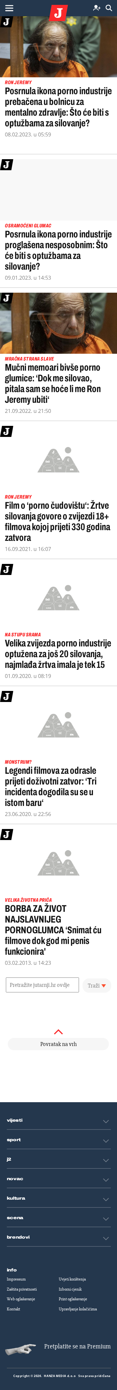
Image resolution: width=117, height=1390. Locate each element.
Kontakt (13, 1309)
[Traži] (109, 8)
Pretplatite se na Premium (77, 1346)
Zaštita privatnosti (22, 1289)
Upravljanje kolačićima (78, 1309)
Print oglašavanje (73, 1299)
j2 (9, 1159)
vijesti (14, 1120)
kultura (16, 1198)
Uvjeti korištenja (72, 1279)
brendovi (18, 1237)
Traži (94, 985)
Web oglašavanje (21, 1299)
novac (15, 1179)
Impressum (16, 1279)
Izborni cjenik (70, 1289)
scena (15, 1218)
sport (14, 1140)
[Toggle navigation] (9, 8)
